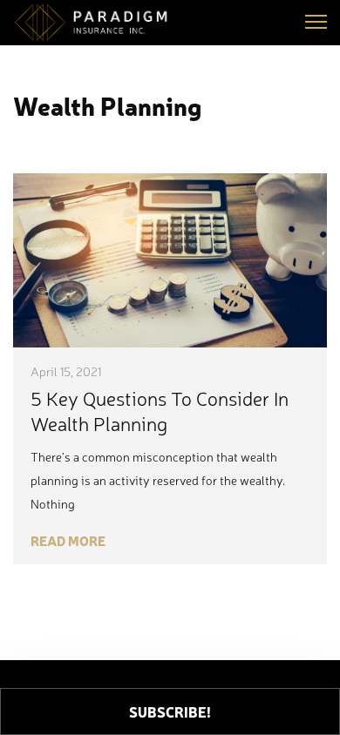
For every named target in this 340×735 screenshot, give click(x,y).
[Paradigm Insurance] (100, 22)
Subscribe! (170, 711)
